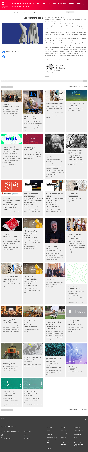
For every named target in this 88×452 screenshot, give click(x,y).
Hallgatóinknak (62, 3)
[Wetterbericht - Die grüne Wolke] (76, 284)
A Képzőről (21, 3)
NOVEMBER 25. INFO (16, 6)
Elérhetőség (49, 427)
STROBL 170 (26, 6)
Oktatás (58, 12)
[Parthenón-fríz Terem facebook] (22, 52)
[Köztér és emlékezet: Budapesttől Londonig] (33, 360)
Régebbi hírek (70, 12)
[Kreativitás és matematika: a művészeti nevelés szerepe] (33, 324)
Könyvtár (49, 448)
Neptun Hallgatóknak (78, 430)
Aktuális (14, 3)
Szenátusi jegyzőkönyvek (66, 433)
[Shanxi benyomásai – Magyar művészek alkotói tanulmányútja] (55, 324)
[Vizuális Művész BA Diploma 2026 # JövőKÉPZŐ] (11, 392)
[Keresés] (85, 419)
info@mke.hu (6, 435)
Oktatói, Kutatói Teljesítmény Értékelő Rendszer (79, 444)
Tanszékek (28, 3)
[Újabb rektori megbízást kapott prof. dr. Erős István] (55, 240)
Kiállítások (53, 3)
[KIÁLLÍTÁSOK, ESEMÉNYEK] (76, 360)
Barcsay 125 (63, 437)
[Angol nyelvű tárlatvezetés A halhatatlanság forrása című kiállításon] (33, 284)
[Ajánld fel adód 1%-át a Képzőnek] (33, 111)
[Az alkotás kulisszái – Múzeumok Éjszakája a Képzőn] (76, 111)
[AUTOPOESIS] (22, 57)
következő (4, 87)
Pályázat (63, 12)
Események (52, 12)
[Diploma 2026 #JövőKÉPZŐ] (33, 156)
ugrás (10, 87)
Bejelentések (77, 440)
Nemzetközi (71, 3)
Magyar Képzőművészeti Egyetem (20, 12)
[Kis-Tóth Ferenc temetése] (55, 156)
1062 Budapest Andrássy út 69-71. (11, 431)
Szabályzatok (63, 430)
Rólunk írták (50, 442)
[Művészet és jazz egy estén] (76, 198)
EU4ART (76, 437)
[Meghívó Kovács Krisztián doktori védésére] (76, 324)
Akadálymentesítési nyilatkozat (65, 443)
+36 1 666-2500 (7, 438)
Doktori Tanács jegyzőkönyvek (77, 433)
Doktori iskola (37, 3)
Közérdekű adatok (65, 440)
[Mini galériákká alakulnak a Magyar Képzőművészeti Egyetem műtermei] (11, 156)
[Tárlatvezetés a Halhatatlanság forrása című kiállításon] (33, 240)
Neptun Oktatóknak (51, 440)
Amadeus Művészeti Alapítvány (51, 433)
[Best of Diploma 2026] (55, 111)
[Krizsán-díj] (55, 284)
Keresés (85, 420)
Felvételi (45, 3)
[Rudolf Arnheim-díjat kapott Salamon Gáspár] (76, 240)
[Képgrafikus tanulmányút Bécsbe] (11, 111)
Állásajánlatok (77, 427)
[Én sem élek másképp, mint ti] (11, 360)
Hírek (37, 12)
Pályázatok (63, 427)
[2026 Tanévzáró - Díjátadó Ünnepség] (11, 324)
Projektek (79, 3)
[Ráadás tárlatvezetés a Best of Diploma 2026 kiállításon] (11, 284)
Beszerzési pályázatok (52, 437)
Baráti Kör (49, 430)
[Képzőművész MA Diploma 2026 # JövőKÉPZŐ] (33, 392)
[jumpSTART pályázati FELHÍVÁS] (11, 240)
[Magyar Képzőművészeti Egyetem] (4, 4)
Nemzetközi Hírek (44, 12)
